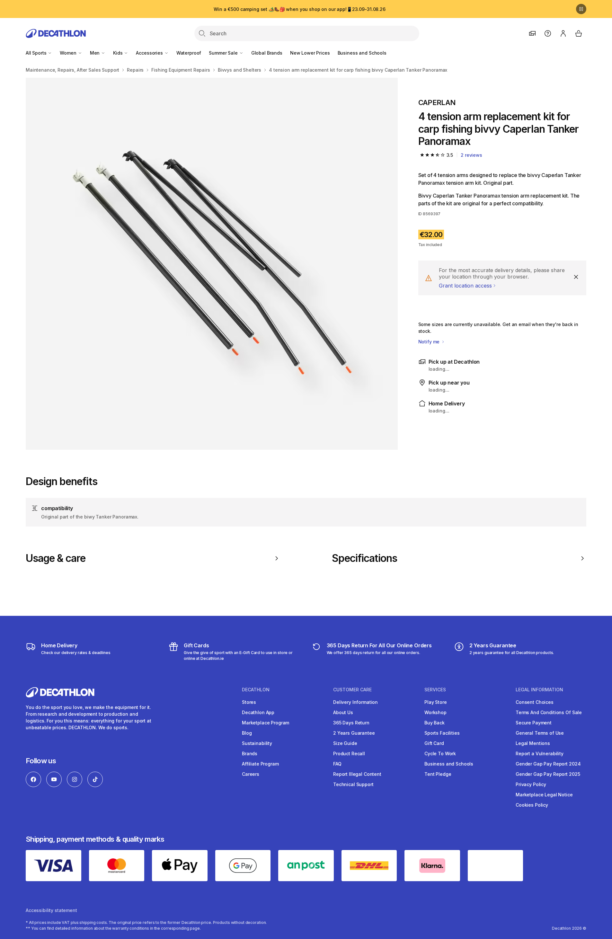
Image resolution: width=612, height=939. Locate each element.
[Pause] (581, 9)
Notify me (429, 341)
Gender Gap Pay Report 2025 (548, 774)
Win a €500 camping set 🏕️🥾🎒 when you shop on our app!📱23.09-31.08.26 (300, 9)
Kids (118, 53)
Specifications (364, 558)
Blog (247, 733)
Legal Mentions (533, 743)
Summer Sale (224, 53)
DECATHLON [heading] (256, 689)
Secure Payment (534, 722)
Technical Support (353, 784)
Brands (249, 753)
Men (95, 53)
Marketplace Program (265, 722)
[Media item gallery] (212, 264)
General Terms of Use (540, 733)
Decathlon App (258, 712)
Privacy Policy (531, 784)
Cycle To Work (440, 753)
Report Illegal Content (357, 774)
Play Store (435, 702)
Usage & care (55, 558)
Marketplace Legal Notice (544, 794)
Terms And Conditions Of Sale (549, 712)
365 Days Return (351, 722)
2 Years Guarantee (354, 733)
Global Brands (266, 53)
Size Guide (345, 743)
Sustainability (257, 743)
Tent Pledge (437, 774)
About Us (343, 712)
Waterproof (188, 53)
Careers (250, 774)
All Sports (37, 53)
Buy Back (434, 722)
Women (68, 53)
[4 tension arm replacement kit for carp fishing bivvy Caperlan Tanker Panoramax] (212, 264)
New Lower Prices (310, 53)
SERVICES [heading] (435, 689)
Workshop (435, 712)
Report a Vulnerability (539, 753)
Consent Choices (535, 702)
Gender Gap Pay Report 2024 (548, 763)
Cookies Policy (532, 805)
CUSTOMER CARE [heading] (352, 689)
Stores (249, 702)
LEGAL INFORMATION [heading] (539, 689)
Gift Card (434, 743)
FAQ (337, 763)
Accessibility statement (51, 910)
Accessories (150, 53)
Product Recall (349, 753)
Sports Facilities (442, 733)
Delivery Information (355, 702)
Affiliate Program (260, 763)
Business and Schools (362, 53)
